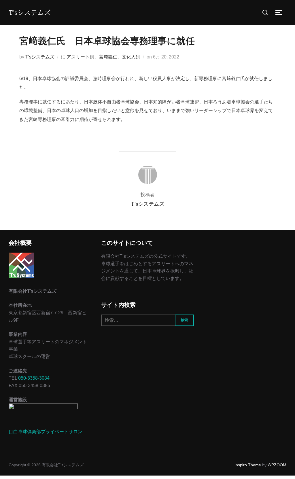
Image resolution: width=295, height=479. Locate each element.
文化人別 (131, 56)
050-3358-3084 (34, 378)
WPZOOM (277, 465)
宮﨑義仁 (108, 56)
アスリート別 (80, 56)
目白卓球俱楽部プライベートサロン (45, 431)
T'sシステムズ (30, 12)
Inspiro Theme (248, 465)
